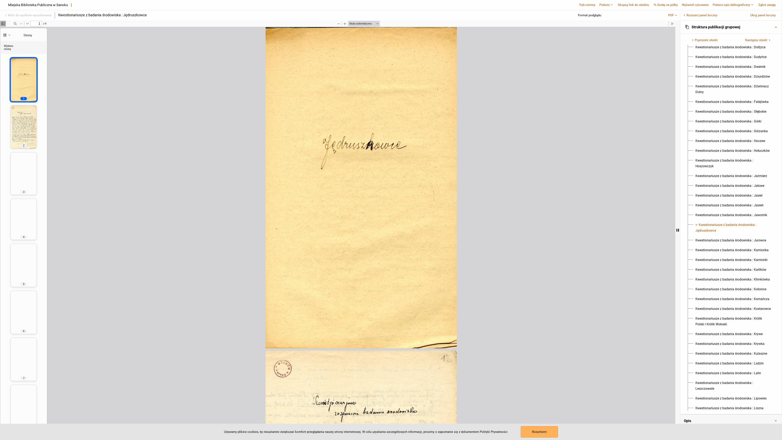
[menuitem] (730, 47)
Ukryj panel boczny (763, 15)
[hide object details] (677, 230)
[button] (731, 27)
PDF (671, 15)
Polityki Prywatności (493, 432)
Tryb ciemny (587, 5)
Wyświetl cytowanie (695, 5)
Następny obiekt (756, 40)
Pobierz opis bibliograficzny (731, 5)
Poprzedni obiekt (706, 40)
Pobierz (604, 5)
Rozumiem (539, 432)
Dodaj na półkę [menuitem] (667, 5)
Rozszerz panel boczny (701, 15)
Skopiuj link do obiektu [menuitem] (633, 5)
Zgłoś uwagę (767, 5)
